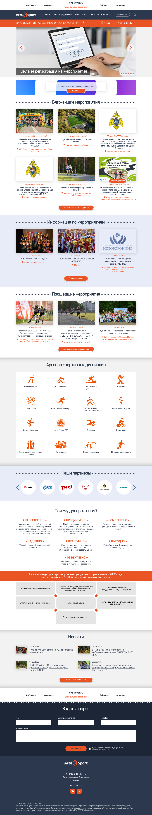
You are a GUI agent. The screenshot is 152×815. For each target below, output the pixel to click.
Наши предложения (63, 15)
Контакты (105, 15)
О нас (47, 15)
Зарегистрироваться (117, 181)
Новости (95, 15)
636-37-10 (126, 23)
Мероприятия (81, 15)
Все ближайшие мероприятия (76, 208)
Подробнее (76, 91)
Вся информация (76, 278)
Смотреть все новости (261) (76, 680)
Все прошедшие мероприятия (76, 349)
